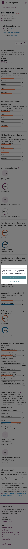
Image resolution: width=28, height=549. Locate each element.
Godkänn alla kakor (14, 277)
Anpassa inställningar (15, 281)
